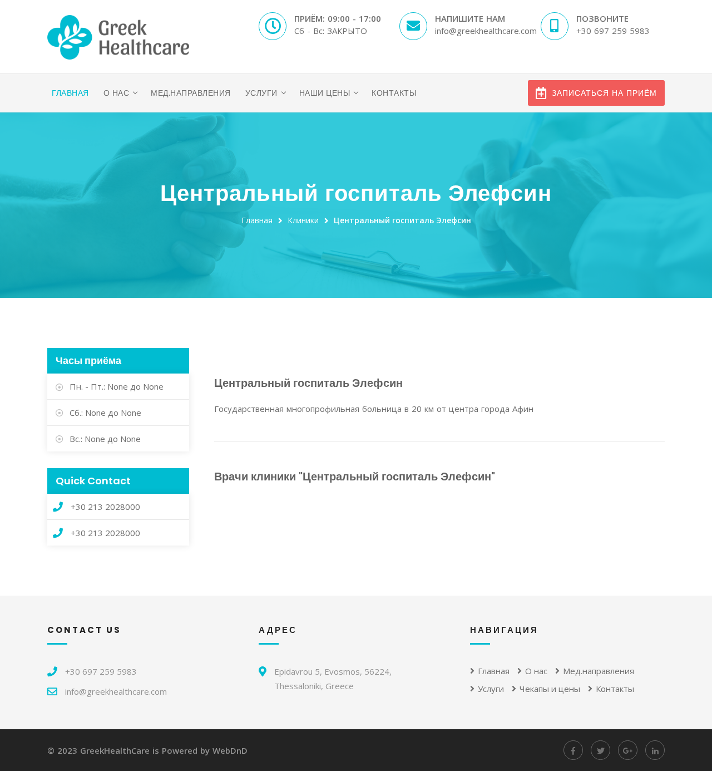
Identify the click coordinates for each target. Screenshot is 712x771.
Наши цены (324, 93)
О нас (116, 93)
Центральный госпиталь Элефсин (402, 220)
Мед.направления (191, 93)
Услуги (261, 93)
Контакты (394, 93)
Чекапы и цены (550, 688)
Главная (70, 93)
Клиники (303, 220)
